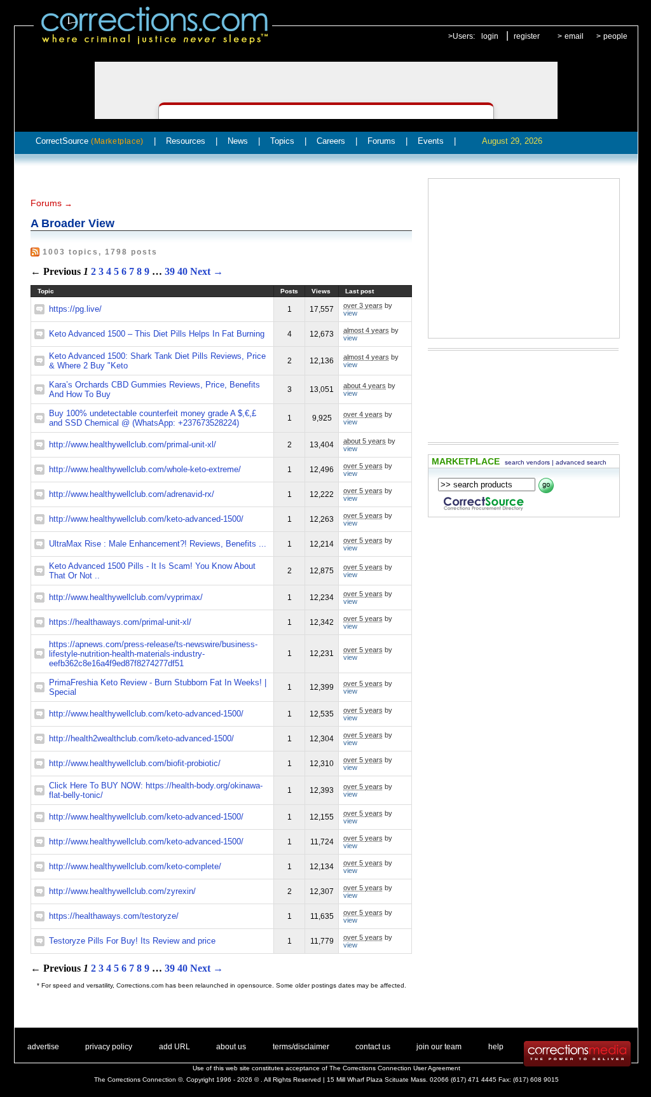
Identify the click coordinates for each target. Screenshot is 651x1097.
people (615, 36)
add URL (174, 1046)
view (350, 313)
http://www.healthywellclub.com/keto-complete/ (135, 866)
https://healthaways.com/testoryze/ (114, 916)
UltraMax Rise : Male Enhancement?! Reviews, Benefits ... (157, 543)
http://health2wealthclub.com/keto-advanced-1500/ (141, 738)
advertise (43, 1046)
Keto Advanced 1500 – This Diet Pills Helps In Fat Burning (156, 334)
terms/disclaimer (301, 1046)
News (238, 141)
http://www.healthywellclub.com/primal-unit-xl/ (132, 444)
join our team (439, 1046)
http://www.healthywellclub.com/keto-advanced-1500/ (146, 519)
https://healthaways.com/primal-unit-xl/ (120, 622)
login (489, 36)
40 (182, 271)
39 (170, 271)
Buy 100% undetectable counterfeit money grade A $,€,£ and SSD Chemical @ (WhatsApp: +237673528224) (152, 418)
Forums (381, 141)
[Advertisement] (523, 258)
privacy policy (108, 1046)
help (496, 1046)
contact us (372, 1046)
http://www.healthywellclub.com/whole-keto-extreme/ (145, 469)
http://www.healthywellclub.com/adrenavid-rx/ (131, 494)
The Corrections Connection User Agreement (394, 1068)
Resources (185, 141)
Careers (331, 141)
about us (231, 1046)
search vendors (527, 462)
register (527, 36)
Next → (206, 271)
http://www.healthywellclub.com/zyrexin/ (122, 891)
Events (431, 141)
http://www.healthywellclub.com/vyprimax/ (126, 597)
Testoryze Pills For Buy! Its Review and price (132, 941)
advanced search (581, 462)
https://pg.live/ (75, 309)
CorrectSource (90, 141)
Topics (282, 141)
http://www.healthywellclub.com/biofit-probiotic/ (135, 763)
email (574, 36)
